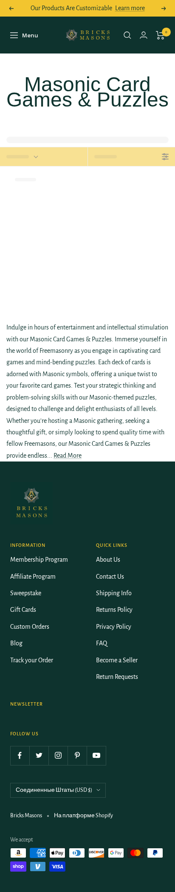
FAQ (101, 643)
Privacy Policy (113, 626)
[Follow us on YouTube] (96, 755)
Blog (16, 643)
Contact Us (110, 576)
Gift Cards (23, 609)
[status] (44, 156)
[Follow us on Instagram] (58, 755)
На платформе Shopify (83, 816)
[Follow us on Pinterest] (77, 755)
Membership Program (39, 559)
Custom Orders (29, 626)
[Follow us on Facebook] (19, 755)
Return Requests (117, 676)
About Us (108, 559)
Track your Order (31, 660)
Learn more (130, 8)
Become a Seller (117, 660)
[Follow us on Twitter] (38, 755)
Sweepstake (25, 593)
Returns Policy (114, 609)
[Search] (127, 35)
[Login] (143, 35)
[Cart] (160, 35)
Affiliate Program (33, 576)
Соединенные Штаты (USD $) (54, 790)
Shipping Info (114, 593)
